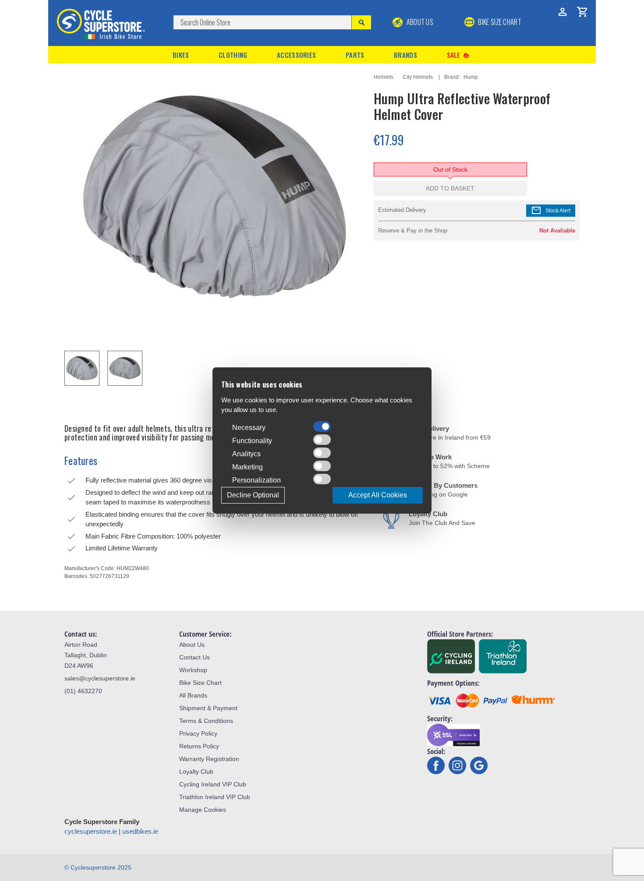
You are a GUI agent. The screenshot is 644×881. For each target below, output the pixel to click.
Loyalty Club (196, 771)
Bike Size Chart (200, 682)
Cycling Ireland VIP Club (212, 784)
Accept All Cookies (377, 495)
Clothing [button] (233, 55)
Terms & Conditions (206, 720)
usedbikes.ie (140, 831)
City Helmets (418, 77)
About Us (419, 22)
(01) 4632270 (83, 690)
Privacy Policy (198, 733)
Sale (459, 55)
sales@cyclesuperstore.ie (99, 678)
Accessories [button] (296, 55)
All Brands (193, 695)
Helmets (383, 77)
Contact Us (194, 657)
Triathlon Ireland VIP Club (214, 796)
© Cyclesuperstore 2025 (97, 867)
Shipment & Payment (208, 708)
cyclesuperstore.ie (90, 831)
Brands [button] (405, 55)
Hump (471, 77)
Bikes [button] (181, 55)
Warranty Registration (209, 758)
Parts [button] (355, 55)
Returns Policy (199, 746)
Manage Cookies (202, 809)
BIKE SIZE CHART (499, 22)
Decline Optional (253, 495)
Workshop (193, 669)
